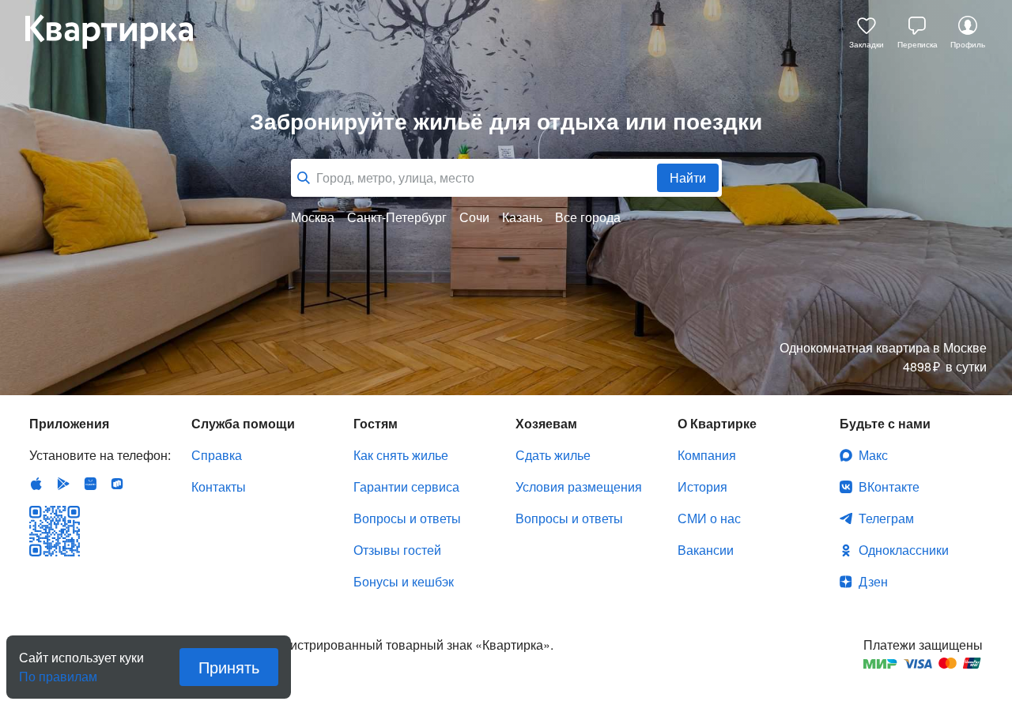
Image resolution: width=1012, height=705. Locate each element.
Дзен (873, 581)
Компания (707, 455)
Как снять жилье (400, 455)
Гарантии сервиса (406, 486)
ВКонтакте (889, 486)
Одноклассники (904, 550)
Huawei (90, 483)
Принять (228, 666)
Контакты (218, 486)
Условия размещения (578, 486)
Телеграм (886, 518)
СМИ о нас (709, 518)
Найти (688, 177)
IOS (36, 483)
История (702, 486)
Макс (873, 455)
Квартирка (120, 31)
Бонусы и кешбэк (403, 581)
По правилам (58, 670)
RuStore (117, 483)
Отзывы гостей (397, 550)
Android (63, 483)
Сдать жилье (553, 455)
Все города (588, 217)
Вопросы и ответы (407, 518)
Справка (216, 455)
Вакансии (706, 550)
